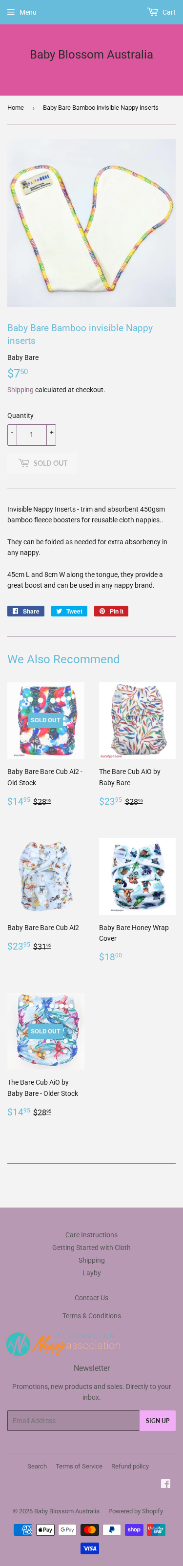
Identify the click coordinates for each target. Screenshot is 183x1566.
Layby (91, 1273)
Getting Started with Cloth (91, 1247)
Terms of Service (79, 1466)
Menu (28, 12)
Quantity (20, 415)
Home (15, 107)
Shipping (20, 390)
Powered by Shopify (135, 1511)
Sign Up (157, 1421)
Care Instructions (91, 1235)
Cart (168, 12)
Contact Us (91, 1298)
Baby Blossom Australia (91, 54)
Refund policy (130, 1466)
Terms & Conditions (91, 1316)
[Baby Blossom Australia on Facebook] (166, 1485)
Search (37, 1466)
